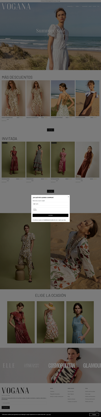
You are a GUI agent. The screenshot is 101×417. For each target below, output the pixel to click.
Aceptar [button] (94, 414)
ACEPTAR (51, 215)
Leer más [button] (48, 414)
